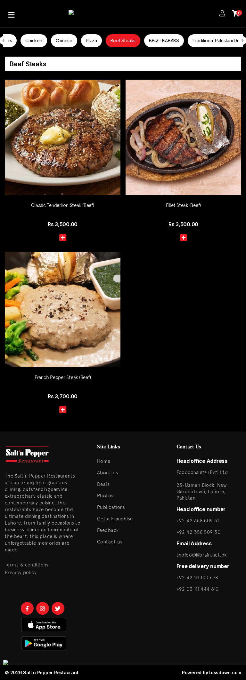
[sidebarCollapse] (11, 14)
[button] (63, 237)
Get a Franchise (115, 518)
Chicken (33, 40)
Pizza (91, 40)
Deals (103, 484)
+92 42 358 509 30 (198, 532)
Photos (105, 495)
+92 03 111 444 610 (197, 589)
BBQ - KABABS (164, 40)
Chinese (64, 40)
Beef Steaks (123, 40)
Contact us (110, 541)
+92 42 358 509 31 (197, 520)
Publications (111, 507)
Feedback (108, 530)
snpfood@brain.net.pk (201, 554)
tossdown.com (225, 672)
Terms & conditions (26, 564)
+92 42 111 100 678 (197, 577)
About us (107, 472)
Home (104, 461)
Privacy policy (21, 572)
